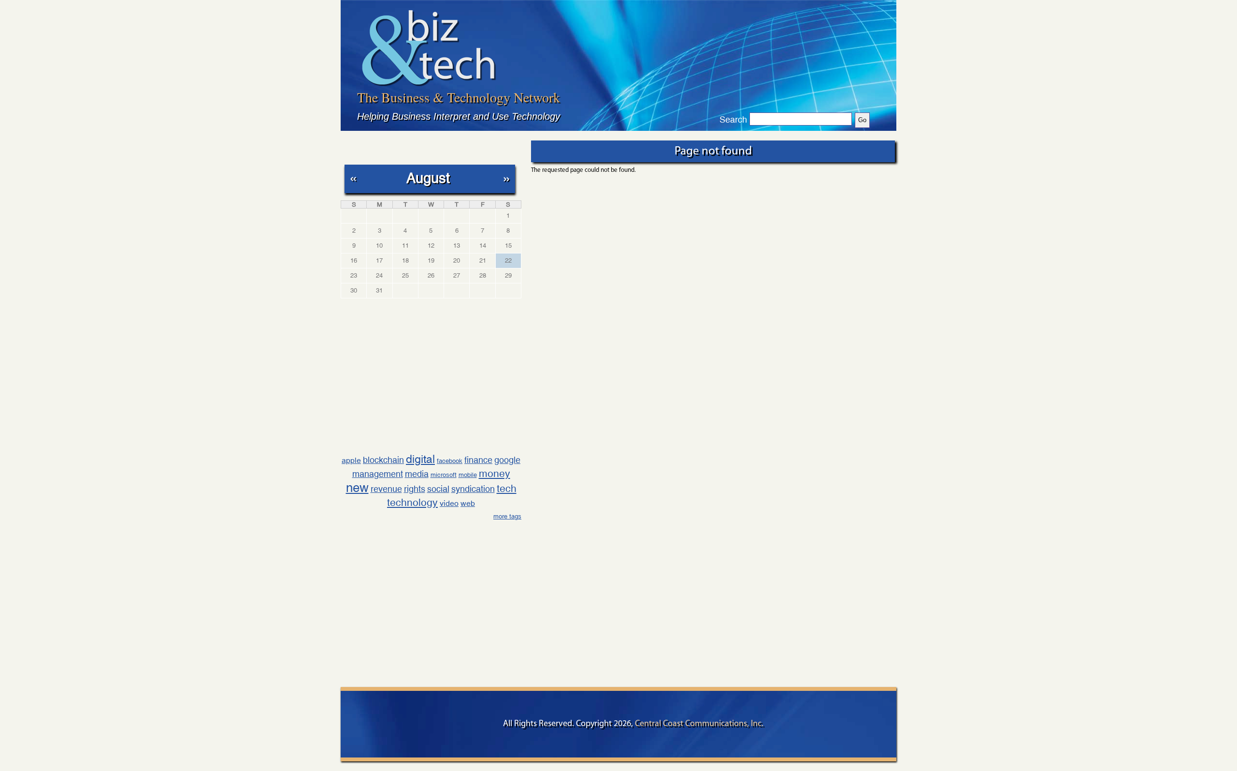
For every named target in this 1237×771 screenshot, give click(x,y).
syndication (473, 489)
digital (420, 458)
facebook (449, 460)
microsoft (444, 474)
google (507, 460)
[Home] (428, 47)
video (449, 503)
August (428, 178)
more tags (507, 516)
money (494, 473)
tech (507, 488)
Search (733, 119)
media (417, 474)
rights (414, 489)
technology (412, 502)
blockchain (383, 460)
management (377, 474)
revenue (386, 489)
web (467, 503)
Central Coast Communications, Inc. (699, 724)
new (357, 487)
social (438, 489)
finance (478, 460)
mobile (468, 474)
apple (351, 460)
